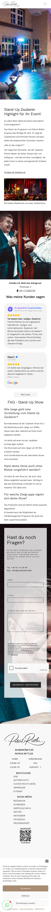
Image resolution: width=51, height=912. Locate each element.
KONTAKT (34, 767)
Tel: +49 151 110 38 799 (17, 568)
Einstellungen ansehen (25, 903)
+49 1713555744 (27, 290)
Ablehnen (25, 896)
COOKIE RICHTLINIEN (24, 784)
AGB (15, 776)
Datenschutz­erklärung (26, 909)
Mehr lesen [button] (13, 377)
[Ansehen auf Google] (12, 383)
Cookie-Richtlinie (12, 909)
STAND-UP (15, 763)
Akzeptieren (25, 888)
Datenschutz (14, 654)
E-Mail (11, 595)
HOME (15, 759)
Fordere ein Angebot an (14, 172)
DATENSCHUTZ (21, 780)
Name (10, 580)
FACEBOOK (19, 819)
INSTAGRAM (19, 815)
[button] (47, 861)
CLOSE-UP (15, 767)
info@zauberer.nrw (26, 650)
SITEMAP (17, 791)
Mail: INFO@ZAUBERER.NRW (19, 571)
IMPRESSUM (39, 909)
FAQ (35, 763)
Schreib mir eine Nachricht (22, 611)
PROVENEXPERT (21, 823)
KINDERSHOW (35, 759)
